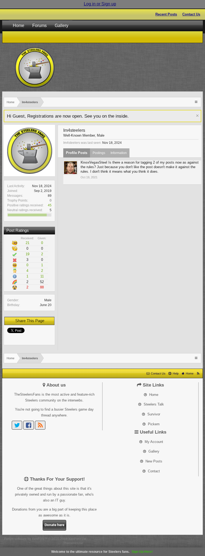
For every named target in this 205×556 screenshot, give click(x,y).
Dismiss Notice (197, 116)
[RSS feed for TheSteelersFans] (198, 373)
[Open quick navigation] (196, 101)
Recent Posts (166, 14)
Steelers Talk (153, 404)
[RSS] (40, 425)
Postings (99, 153)
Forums (39, 25)
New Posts (153, 461)
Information (119, 153)
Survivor (153, 414)
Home (18, 25)
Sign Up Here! (142, 552)
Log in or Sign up (100, 4)
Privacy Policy (190, 539)
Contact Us (191, 14)
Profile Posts (76, 153)
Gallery (61, 25)
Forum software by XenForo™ (45, 539)
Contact (153, 471)
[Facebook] (28, 425)
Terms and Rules (165, 539)
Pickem (153, 424)
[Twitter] (17, 425)
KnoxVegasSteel (94, 162)
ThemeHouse (73, 543)
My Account (153, 442)
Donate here (54, 525)
